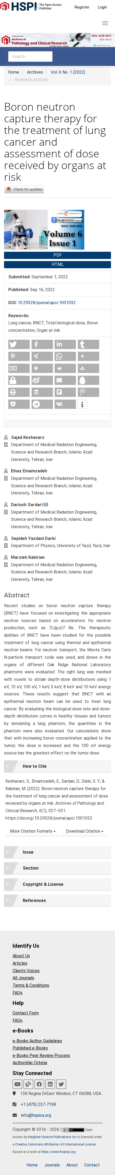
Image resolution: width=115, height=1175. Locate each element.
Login (102, 7)
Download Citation (83, 831)
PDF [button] (57, 255)
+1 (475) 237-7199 (38, 1104)
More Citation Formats (31, 831)
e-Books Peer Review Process (41, 1055)
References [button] (34, 900)
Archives (35, 72)
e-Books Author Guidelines (37, 1040)
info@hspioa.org (36, 1115)
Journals (52, 1165)
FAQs (17, 992)
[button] (19, 344)
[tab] (57, 766)
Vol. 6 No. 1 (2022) (68, 72)
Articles (20, 963)
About (72, 1165)
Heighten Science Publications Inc (52, 1137)
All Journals (23, 977)
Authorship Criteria (30, 1062)
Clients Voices (26, 970)
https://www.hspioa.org (58, 1152)
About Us (21, 955)
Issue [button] (28, 852)
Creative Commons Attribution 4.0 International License (55, 1144)
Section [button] (31, 868)
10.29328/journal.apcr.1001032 (47, 302)
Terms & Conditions (31, 985)
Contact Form (26, 1012)
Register (82, 7)
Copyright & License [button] (43, 884)
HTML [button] (58, 264)
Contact (92, 1165)
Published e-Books (30, 1048)
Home (13, 72)
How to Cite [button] (35, 766)
